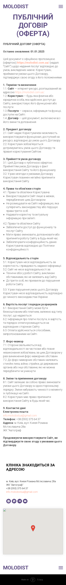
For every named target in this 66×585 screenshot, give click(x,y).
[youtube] (25, 501)
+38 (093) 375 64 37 (28, 419)
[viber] (14, 501)
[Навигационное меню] (61, 6)
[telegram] (19, 501)
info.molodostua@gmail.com (20, 415)
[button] (33, 528)
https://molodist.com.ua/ (33, 62)
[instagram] (8, 501)
